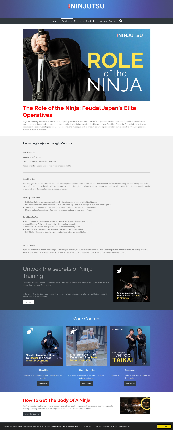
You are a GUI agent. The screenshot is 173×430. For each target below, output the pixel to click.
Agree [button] (164, 426)
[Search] (120, 20)
